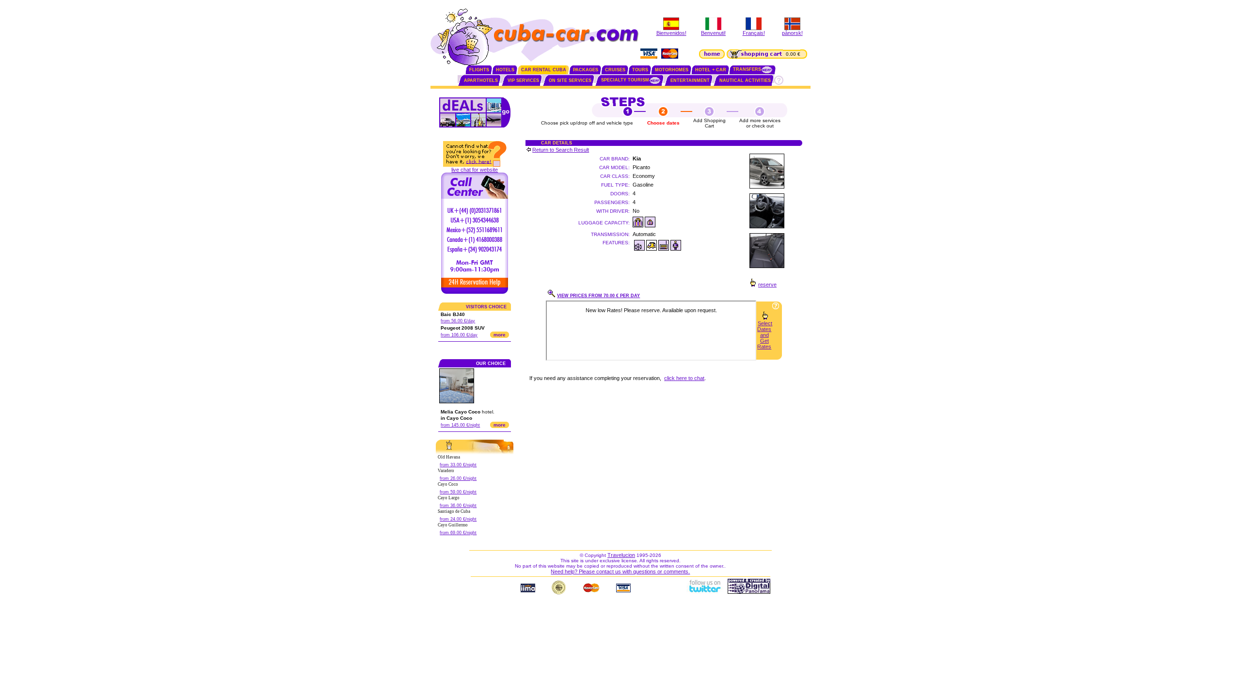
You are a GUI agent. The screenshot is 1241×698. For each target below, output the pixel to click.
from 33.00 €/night (458, 464)
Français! (754, 33)
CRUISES (615, 69)
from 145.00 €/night (460, 425)
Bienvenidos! (671, 33)
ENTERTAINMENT (690, 80)
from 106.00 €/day (459, 335)
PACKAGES (585, 69)
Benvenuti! (713, 33)
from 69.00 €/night (458, 532)
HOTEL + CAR (710, 69)
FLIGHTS (479, 69)
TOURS (640, 69)
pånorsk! (792, 33)
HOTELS (505, 69)
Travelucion (621, 555)
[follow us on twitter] (704, 592)
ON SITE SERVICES (570, 80)
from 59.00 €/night (458, 492)
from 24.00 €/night (458, 519)
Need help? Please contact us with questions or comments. (620, 571)
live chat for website (474, 170)
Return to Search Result (560, 150)
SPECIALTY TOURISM (625, 80)
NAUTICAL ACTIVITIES (745, 80)
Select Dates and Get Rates (764, 334)
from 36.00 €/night (458, 505)
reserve (767, 284)
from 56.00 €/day (458, 320)
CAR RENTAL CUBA (543, 69)
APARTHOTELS (481, 80)
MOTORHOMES (671, 69)
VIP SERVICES (523, 80)
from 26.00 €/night (458, 478)
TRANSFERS (747, 69)
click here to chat (684, 378)
